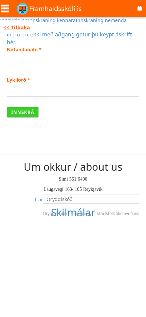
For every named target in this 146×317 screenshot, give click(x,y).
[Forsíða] (49, 8)
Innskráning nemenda (101, 20)
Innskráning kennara (52, 20)
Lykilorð (18, 80)
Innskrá (22, 112)
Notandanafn (24, 49)
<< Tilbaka (16, 27)
